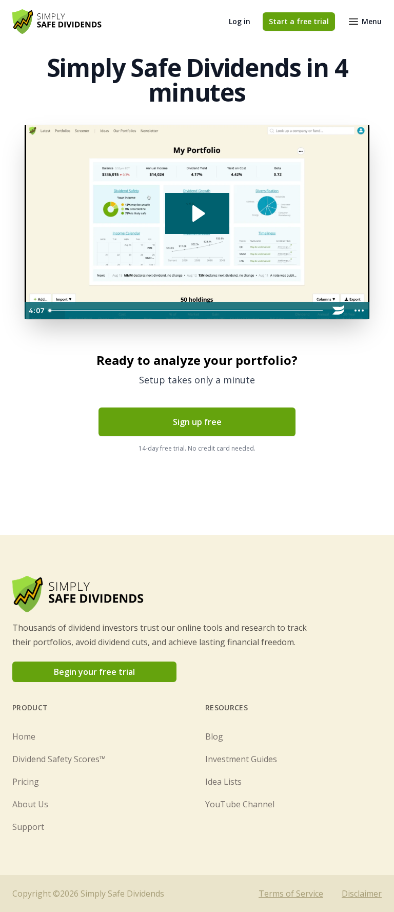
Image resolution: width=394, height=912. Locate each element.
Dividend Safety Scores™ (59, 759)
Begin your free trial (94, 671)
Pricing (25, 781)
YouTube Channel (239, 804)
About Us (30, 804)
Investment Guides (241, 759)
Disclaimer (362, 893)
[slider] (186, 310)
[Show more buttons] (359, 310)
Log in (239, 21)
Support (28, 826)
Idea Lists (223, 781)
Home (23, 736)
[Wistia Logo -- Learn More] (338, 310)
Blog (214, 736)
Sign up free (197, 422)
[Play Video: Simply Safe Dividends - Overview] (197, 213)
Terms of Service (291, 893)
